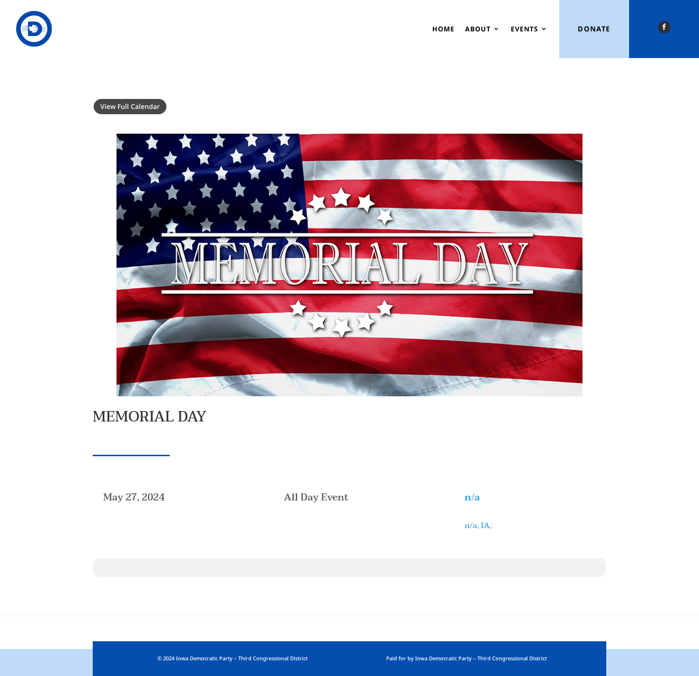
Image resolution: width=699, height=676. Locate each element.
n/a (472, 498)
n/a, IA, (478, 525)
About (478, 28)
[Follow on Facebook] (664, 27)
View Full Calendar (130, 106)
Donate (594, 28)
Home (443, 28)
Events (524, 28)
